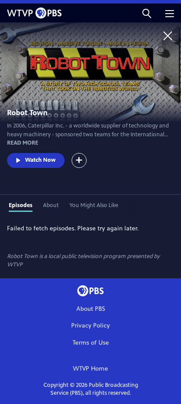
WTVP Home (90, 368)
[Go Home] (167, 35)
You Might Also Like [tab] (93, 205)
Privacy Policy (90, 325)
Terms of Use (90, 342)
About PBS (90, 309)
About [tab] (51, 205)
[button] (146, 13)
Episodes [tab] (21, 205)
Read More (22, 142)
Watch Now (40, 160)
